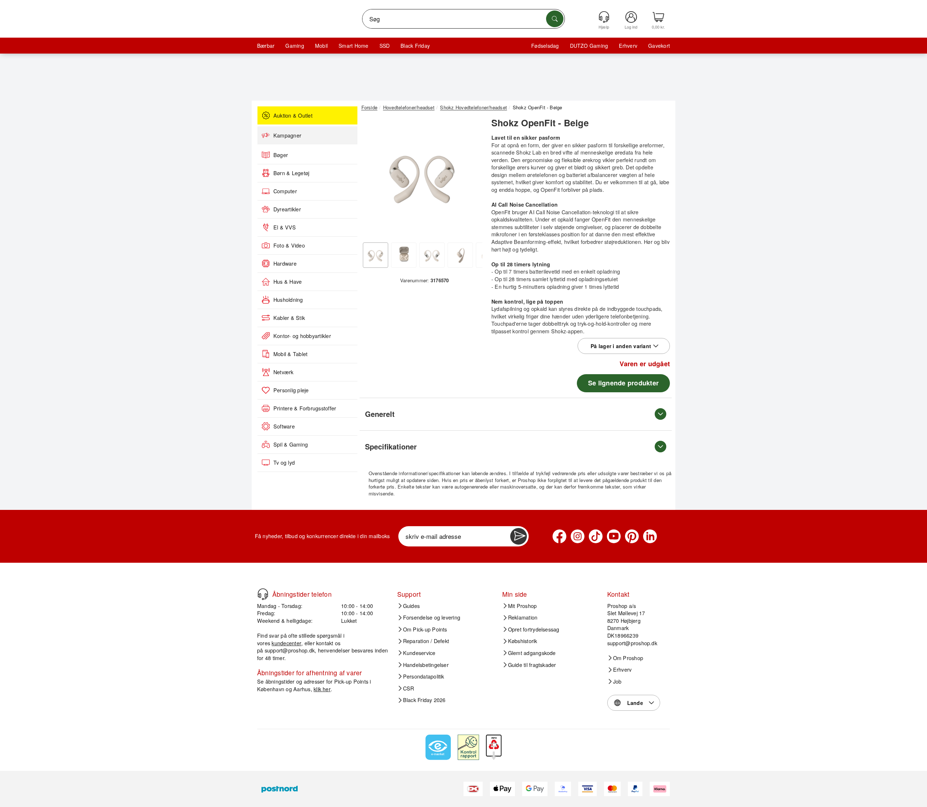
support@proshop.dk (290, 650)
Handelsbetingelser (426, 664)
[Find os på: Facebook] (559, 536)
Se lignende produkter (623, 383)
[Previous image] (372, 178)
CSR (408, 688)
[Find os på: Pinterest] (632, 536)
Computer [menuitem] (285, 191)
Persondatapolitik (423, 676)
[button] (422, 176)
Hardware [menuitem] (285, 263)
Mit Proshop (522, 605)
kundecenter (286, 643)
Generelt (380, 414)
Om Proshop (628, 658)
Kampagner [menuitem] (287, 135)
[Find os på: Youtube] (614, 536)
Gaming (294, 45)
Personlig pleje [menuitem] (291, 390)
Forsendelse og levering (432, 617)
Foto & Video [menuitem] (289, 245)
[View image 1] (375, 255)
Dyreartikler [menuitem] (287, 209)
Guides (411, 605)
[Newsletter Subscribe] (518, 536)
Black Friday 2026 (424, 700)
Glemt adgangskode (532, 652)
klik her (322, 689)
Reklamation (523, 617)
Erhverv (628, 45)
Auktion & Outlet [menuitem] (293, 115)
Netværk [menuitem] (283, 372)
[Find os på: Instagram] (578, 536)
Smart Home (353, 45)
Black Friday (415, 45)
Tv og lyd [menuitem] (284, 462)
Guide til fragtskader (532, 664)
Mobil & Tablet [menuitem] (290, 354)
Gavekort (659, 45)
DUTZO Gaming (589, 45)
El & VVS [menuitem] (284, 227)
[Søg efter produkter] (554, 18)
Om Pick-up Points (425, 629)
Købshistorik (522, 641)
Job (617, 681)
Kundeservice (419, 652)
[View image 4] (460, 255)
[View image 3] (432, 255)
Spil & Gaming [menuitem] (290, 444)
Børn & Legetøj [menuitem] (291, 173)
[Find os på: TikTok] (596, 536)
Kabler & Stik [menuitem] (289, 317)
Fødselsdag (545, 45)
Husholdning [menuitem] (288, 299)
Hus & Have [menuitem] (287, 281)
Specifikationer (391, 446)
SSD (384, 45)
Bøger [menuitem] (280, 155)
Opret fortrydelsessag (533, 629)
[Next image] (471, 178)
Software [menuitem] (284, 426)
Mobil (321, 45)
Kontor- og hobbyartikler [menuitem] (302, 335)
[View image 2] (403, 255)
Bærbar (265, 45)
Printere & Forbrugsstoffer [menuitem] (304, 408)
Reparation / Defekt (426, 641)
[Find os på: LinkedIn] (650, 536)
